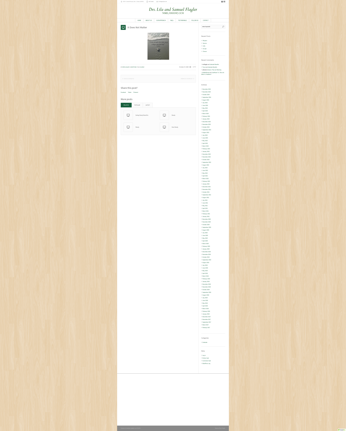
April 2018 (205, 306)
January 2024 (205, 119)
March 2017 (205, 325)
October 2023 (205, 127)
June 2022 (205, 170)
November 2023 (206, 124)
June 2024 (205, 105)
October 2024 (205, 94)
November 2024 (206, 92)
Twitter (129, 92)
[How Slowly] (164, 127)
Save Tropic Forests (127, 413)
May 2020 (205, 238)
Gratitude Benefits (214, 64)
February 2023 (206, 148)
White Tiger (125, 385)
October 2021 (205, 192)
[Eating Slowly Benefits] (128, 115)
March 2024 (205, 113)
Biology (196, 396)
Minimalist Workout (187, 78)
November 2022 (206, 157)
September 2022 (206, 162)
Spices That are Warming (214, 70)
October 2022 (205, 159)
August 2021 (205, 197)
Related (126, 105)
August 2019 (205, 262)
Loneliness (125, 390)
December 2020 (206, 219)
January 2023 (205, 151)
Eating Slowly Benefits (142, 115)
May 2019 (205, 270)
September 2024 (206, 97)
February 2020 (206, 246)
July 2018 (205, 297)
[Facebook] (222, 2)
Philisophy (197, 387)
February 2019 (206, 278)
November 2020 (206, 222)
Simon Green (161, 390)
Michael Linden (162, 387)
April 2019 (205, 273)
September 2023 (206, 129)
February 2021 (206, 213)
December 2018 (206, 284)
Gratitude (134, 67)
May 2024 (205, 108)
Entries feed (205, 358)
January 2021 (205, 216)
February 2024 (206, 116)
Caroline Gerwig (162, 396)
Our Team (197, 382)
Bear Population (126, 405)
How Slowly (175, 127)
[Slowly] (164, 115)
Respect (205, 40)
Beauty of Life (125, 393)
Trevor (204, 67)
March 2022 (205, 178)
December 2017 (206, 316)
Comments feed (206, 360)
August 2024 (205, 100)
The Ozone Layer (126, 408)
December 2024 (206, 89)
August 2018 (205, 295)
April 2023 (205, 143)
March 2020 (205, 243)
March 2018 (205, 308)
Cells (204, 46)
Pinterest (135, 92)
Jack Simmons (162, 385)
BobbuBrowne (206, 72)
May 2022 (205, 173)
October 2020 (205, 224)
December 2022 (206, 154)
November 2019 (206, 254)
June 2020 (205, 235)
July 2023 (205, 135)
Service (205, 43)
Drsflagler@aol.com (163, 1)
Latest (148, 105)
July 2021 (205, 200)
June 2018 (205, 300)
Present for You (126, 396)
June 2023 (205, 138)
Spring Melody (125, 411)
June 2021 (205, 203)
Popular (137, 105)
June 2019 (205, 268)
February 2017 (206, 327)
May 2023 (205, 140)
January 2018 (205, 314)
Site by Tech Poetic (220, 428)
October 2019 (205, 257)
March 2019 (205, 276)
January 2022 (205, 184)
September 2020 (206, 227)
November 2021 (206, 189)
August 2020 (205, 230)
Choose (205, 51)
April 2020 (205, 241)
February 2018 (206, 311)
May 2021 (205, 205)
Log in (204, 355)
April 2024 (205, 111)
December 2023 (206, 121)
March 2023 (205, 146)
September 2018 (206, 292)
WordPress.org (206, 363)
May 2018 (205, 303)
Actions (196, 390)
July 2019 (205, 265)
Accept (204, 48)
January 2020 (205, 249)
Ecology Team (125, 416)
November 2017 (206, 319)
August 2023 (205, 132)
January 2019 (205, 281)
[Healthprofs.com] (224, 2)
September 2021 (206, 194)
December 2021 (206, 186)
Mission (196, 385)
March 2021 (205, 211)
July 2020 (205, 232)
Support (196, 393)
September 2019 (206, 260)
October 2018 (205, 289)
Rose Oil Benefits (129, 78)
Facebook (123, 92)
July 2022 (205, 167)
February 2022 (206, 181)
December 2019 (206, 251)
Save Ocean (125, 419)
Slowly (142, 67)
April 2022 (205, 176)
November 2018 (206, 287)
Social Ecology (126, 387)
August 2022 (205, 165)
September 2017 (206, 322)
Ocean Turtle (125, 382)
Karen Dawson (162, 382)
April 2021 (205, 208)
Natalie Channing (162, 393)
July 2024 (205, 102)
